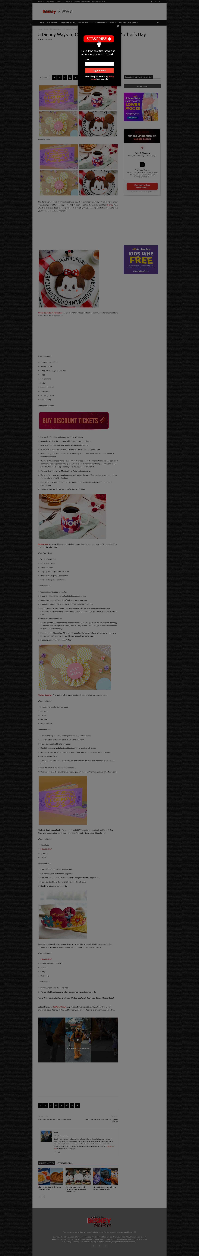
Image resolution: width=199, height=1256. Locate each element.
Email (87, 60)
